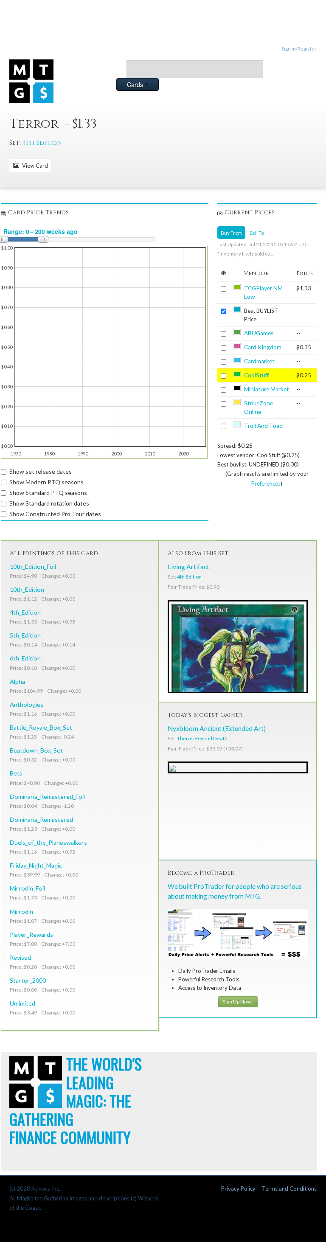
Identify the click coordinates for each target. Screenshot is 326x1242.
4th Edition (42, 143)
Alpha (17, 681)
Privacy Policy (238, 1188)
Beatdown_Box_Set (36, 750)
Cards (136, 84)
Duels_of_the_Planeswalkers (48, 842)
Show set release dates (40, 471)
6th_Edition (25, 658)
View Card (34, 165)
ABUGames (258, 333)
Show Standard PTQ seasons (48, 492)
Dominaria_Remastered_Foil (47, 796)
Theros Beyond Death (202, 738)
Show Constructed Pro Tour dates (55, 513)
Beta (16, 773)
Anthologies (26, 704)
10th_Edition (27, 589)
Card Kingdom (262, 347)
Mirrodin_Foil (27, 888)
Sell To (257, 233)
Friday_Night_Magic (36, 865)
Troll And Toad (263, 425)
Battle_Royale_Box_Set (41, 727)
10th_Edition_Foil (33, 566)
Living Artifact (188, 566)
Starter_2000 (28, 980)
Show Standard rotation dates (49, 503)
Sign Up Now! (238, 1001)
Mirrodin (21, 911)
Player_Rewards (31, 934)
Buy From (231, 233)
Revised (20, 957)
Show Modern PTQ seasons (46, 482)
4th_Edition (25, 612)
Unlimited (22, 1003)
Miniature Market (266, 389)
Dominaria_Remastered (41, 819)
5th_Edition (25, 635)
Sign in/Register (299, 48)
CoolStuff (256, 375)
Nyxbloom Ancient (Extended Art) (217, 728)
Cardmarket (259, 361)
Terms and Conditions (289, 1188)
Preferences (266, 483)
